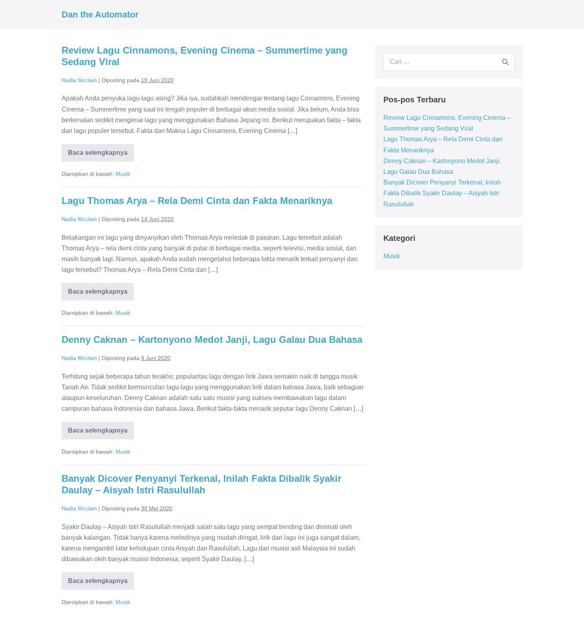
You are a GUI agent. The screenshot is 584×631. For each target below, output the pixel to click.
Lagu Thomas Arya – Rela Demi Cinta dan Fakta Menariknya (197, 200)
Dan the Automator (100, 14)
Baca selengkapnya (101, 155)
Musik (123, 174)
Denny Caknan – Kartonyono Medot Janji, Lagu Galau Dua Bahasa (212, 339)
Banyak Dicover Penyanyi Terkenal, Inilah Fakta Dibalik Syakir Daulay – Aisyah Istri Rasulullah (201, 484)
